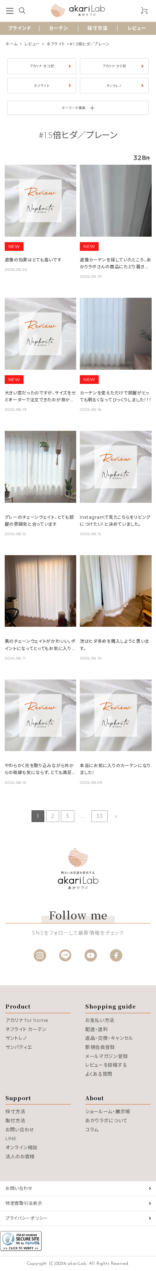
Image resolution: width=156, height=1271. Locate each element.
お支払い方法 (99, 1020)
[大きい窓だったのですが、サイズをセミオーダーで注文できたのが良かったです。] (41, 334)
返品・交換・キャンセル (109, 1038)
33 (100, 816)
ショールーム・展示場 (107, 1111)
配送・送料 (96, 1029)
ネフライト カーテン (26, 1029)
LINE (11, 1138)
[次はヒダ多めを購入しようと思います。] (116, 591)
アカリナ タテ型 (114, 66)
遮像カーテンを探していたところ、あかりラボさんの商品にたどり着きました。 (115, 266)
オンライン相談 (21, 1147)
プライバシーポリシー (26, 1218)
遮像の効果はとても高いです (33, 259)
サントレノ (114, 86)
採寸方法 (97, 28)
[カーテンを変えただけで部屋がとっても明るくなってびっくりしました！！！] (116, 334)
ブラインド (19, 28)
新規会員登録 (100, 1047)
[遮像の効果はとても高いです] (41, 201)
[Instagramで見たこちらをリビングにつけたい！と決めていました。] (116, 467)
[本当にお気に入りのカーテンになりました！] (116, 715)
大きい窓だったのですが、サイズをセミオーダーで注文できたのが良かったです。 (40, 399)
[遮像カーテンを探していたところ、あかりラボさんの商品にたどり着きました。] (116, 201)
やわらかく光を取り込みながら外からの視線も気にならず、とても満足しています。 (40, 772)
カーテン (58, 28)
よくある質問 (98, 1074)
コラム (92, 1129)
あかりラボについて (106, 1120)
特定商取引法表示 (23, 1203)
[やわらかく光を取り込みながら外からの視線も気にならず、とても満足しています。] (41, 715)
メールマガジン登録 (106, 1056)
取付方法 (15, 1120)
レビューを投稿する (106, 1065)
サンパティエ (18, 1047)
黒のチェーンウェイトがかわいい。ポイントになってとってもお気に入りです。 (40, 648)
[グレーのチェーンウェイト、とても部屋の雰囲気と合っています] (41, 467)
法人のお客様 (20, 1156)
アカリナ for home (27, 1020)
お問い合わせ (19, 1129)
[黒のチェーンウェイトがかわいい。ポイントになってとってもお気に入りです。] (41, 591)
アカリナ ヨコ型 (42, 66)
